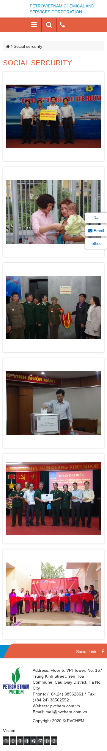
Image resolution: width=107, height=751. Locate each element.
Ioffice (96, 243)
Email (98, 230)
